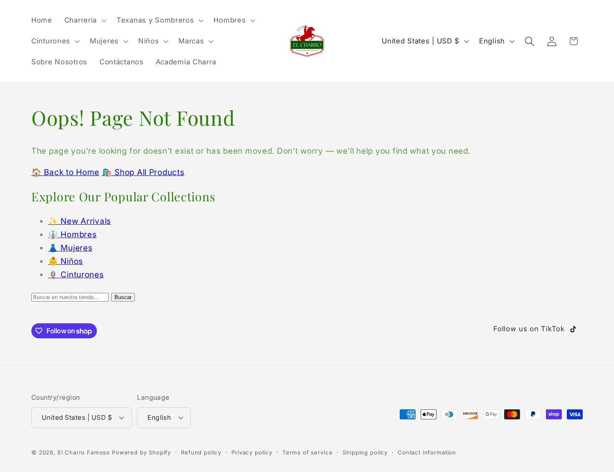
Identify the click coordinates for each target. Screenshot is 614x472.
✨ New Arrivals (79, 221)
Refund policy (201, 452)
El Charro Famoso (84, 452)
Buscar (123, 297)
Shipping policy (365, 452)
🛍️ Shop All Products (143, 172)
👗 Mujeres (70, 248)
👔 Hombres (72, 234)
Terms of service (307, 452)
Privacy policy (251, 452)
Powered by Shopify (141, 452)
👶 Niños (65, 261)
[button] (84, 20)
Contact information (427, 452)
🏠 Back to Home (65, 172)
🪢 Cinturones (76, 274)
